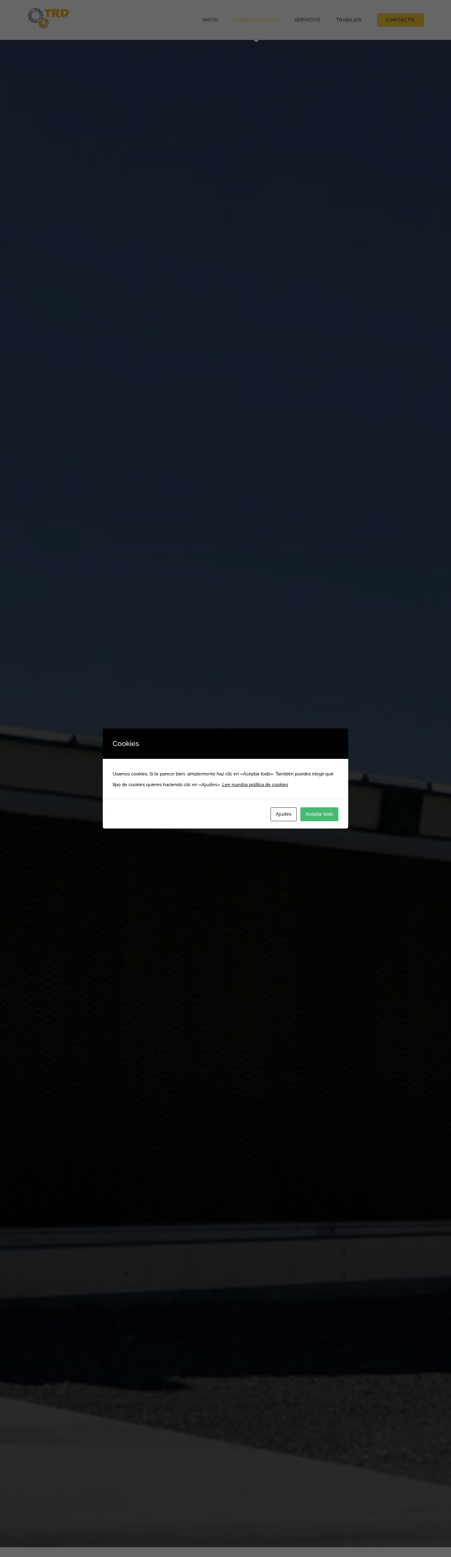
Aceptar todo (319, 814)
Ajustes (283, 814)
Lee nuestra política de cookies (255, 784)
